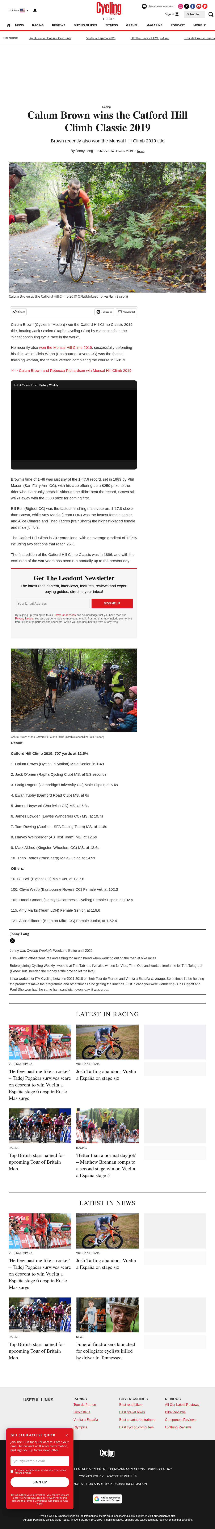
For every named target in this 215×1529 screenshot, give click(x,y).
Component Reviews (180, 1420)
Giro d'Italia (81, 1412)
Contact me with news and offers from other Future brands (40, 1471)
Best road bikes (130, 1404)
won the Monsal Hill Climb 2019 (65, 347)
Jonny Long (84, 151)
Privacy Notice (24, 618)
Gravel (132, 25)
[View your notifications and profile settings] (35, 10)
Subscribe (193, 14)
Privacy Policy (54, 1497)
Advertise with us (121, 1476)
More (198, 25)
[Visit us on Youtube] (198, 6)
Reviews (58, 25)
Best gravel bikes (132, 1412)
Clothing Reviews (178, 1427)
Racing (38, 25)
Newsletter (129, 311)
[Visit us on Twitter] (186, 6)
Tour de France (84, 1404)
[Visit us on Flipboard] (204, 6)
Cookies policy (91, 1476)
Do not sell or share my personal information (107, 1483)
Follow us (106, 311)
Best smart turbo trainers (137, 1420)
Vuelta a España (85, 1420)
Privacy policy (160, 1468)
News (19, 25)
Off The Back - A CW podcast (150, 38)
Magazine (154, 25)
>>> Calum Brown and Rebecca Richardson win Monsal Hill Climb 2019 (71, 370)
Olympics (80, 1427)
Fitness (111, 25)
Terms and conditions (126, 1468)
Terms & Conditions (36, 1500)
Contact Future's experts (83, 1468)
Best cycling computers (136, 1427)
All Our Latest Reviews (182, 1404)
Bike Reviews (175, 1412)
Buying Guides (85, 25)
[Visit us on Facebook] (192, 6)
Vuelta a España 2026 (100, 38)
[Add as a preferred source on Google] (107, 1498)
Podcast (178, 25)
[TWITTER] (13, 940)
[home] (9, 25)
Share (21, 311)
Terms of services (65, 615)
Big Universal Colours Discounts (50, 38)
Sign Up (40, 1482)
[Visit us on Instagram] (180, 6)
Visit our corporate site (161, 1516)
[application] (74, 425)
